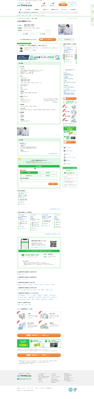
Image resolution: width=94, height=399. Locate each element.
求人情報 (26, 33)
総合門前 (28, 299)
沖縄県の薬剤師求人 (67, 73)
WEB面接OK (51, 299)
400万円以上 (31, 284)
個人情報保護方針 (49, 388)
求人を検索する (73, 9)
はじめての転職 (66, 376)
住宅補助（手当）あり (46, 297)
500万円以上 (42, 284)
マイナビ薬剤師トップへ (42, 373)
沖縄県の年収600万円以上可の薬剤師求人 (70, 91)
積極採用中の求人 (44, 299)
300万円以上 (20, 284)
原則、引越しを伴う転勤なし (22, 297)
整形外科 (42, 289)
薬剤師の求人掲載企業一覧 (55, 380)
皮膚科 (25, 289)
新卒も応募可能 (38, 297)
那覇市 (19, 304)
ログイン (72, 4)
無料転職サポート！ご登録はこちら (38, 335)
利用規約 (39, 379)
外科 (21, 289)
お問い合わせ (40, 380)
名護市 (30, 304)
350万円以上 (25, 284)
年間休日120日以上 (53, 295)
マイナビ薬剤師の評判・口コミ (69, 380)
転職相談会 (37, 9)
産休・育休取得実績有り (21, 295)
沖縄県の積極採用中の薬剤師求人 (69, 94)
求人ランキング (64, 9)
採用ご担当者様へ (41, 375)
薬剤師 (29, 172)
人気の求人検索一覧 (54, 379)
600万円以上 (53, 284)
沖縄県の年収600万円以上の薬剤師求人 (70, 83)
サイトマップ (40, 382)
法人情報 (43, 33)
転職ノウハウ (45, 9)
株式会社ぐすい (23, 18)
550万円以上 (47, 284)
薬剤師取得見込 (29, 175)
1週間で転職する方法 (67, 379)
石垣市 (22, 304)
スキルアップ (29, 295)
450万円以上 (36, 284)
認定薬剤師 (48, 172)
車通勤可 (22, 98)
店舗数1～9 (34, 295)
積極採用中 (22, 68)
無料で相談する (55, 102)
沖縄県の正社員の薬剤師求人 (69, 78)
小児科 (39, 289)
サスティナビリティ (30, 388)
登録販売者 (48, 175)
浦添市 (26, 304)
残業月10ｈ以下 (54, 297)
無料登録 (63, 4)
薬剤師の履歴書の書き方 (68, 375)
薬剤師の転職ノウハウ (67, 373)
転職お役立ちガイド (55, 9)
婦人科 (51, 289)
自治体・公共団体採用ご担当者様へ (44, 376)
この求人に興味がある (46, 39)
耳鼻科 (28, 289)
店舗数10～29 (40, 295)
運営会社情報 (53, 382)
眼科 (31, 289)
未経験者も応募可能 (31, 297)
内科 (18, 289)
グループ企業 (41, 388)
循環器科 (47, 289)
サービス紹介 (27, 9)
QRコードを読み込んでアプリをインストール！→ (39, 247)
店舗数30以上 (46, 295)
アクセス (48, 30)
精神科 (35, 289)
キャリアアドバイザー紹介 (55, 376)
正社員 (19, 279)
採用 (36, 388)
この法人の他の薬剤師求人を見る (53, 153)
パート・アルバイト (24, 279)
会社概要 (18, 388)
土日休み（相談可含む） (21, 299)
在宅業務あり (38, 299)
